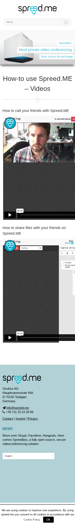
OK (48, 519)
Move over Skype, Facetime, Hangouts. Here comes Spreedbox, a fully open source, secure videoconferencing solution (34, 440)
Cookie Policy (32, 519)
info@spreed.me (17, 408)
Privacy (33, 418)
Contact (7, 418)
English (8, 456)
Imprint (20, 418)
